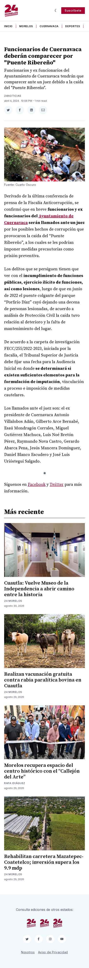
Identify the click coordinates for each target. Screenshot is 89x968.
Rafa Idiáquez (14, 783)
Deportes (72, 26)
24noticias (12, 95)
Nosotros (28, 952)
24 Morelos (13, 600)
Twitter (57, 484)
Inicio (8, 26)
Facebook (37, 484)
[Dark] (56, 10)
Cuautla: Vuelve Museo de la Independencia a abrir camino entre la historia (39, 589)
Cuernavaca (49, 26)
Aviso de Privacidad (53, 952)
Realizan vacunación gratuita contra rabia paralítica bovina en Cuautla (42, 680)
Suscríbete (73, 10)
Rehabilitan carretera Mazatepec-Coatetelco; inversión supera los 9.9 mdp (43, 862)
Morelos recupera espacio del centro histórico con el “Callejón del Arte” (42, 771)
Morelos (26, 26)
